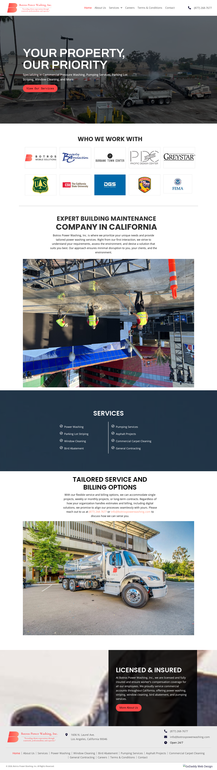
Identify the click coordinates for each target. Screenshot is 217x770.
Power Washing (74, 427)
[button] (40, 88)
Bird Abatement (74, 448)
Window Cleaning (75, 441)
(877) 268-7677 (203, 8)
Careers (102, 757)
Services (43, 753)
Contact (142, 757)
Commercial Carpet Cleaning (133, 441)
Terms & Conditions (122, 757)
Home (16, 753)
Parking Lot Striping (76, 434)
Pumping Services (127, 427)
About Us (29, 753)
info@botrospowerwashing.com (131, 511)
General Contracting (128, 448)
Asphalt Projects (126, 434)
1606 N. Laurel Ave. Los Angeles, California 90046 (89, 737)
